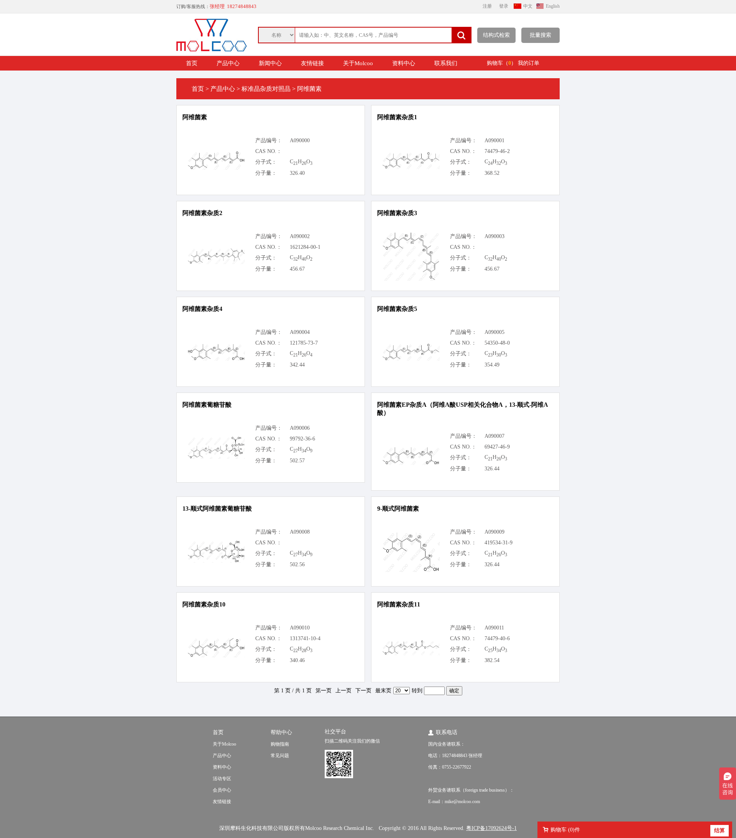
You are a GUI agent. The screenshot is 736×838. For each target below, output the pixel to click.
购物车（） (501, 63)
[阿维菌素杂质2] (216, 262)
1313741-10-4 (305, 638)
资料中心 (403, 63)
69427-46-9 (497, 447)
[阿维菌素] (216, 168)
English (553, 6)
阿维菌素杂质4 (202, 309)
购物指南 (280, 744)
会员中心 (222, 790)
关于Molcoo (358, 63)
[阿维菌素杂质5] (411, 359)
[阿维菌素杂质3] (411, 279)
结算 (719, 830)
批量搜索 (540, 35)
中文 (527, 6)
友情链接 (312, 63)
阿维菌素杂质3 (397, 213)
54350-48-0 (497, 343)
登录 (503, 6)
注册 (487, 6)
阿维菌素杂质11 (398, 604)
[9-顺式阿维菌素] (411, 570)
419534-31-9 (499, 543)
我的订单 (528, 63)
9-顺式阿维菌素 (398, 508)
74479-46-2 (497, 151)
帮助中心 (281, 732)
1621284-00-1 (305, 247)
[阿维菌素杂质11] (411, 653)
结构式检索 (496, 35)
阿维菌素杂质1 (397, 117)
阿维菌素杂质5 (397, 309)
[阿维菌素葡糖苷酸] (216, 457)
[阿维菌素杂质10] (216, 656)
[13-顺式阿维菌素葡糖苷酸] (216, 561)
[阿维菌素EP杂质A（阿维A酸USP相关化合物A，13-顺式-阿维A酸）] (411, 463)
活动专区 (222, 778)
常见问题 (280, 755)
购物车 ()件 (565, 830)
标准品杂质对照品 (266, 88)
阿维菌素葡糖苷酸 (207, 404)
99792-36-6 (302, 439)
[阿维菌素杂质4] (216, 359)
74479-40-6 (497, 638)
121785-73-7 (304, 343)
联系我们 (445, 63)
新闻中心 (270, 63)
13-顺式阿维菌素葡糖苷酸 (217, 508)
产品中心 (228, 63)
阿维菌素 (194, 117)
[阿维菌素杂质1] (411, 167)
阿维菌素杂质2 (202, 213)
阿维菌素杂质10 (203, 604)
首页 (191, 63)
